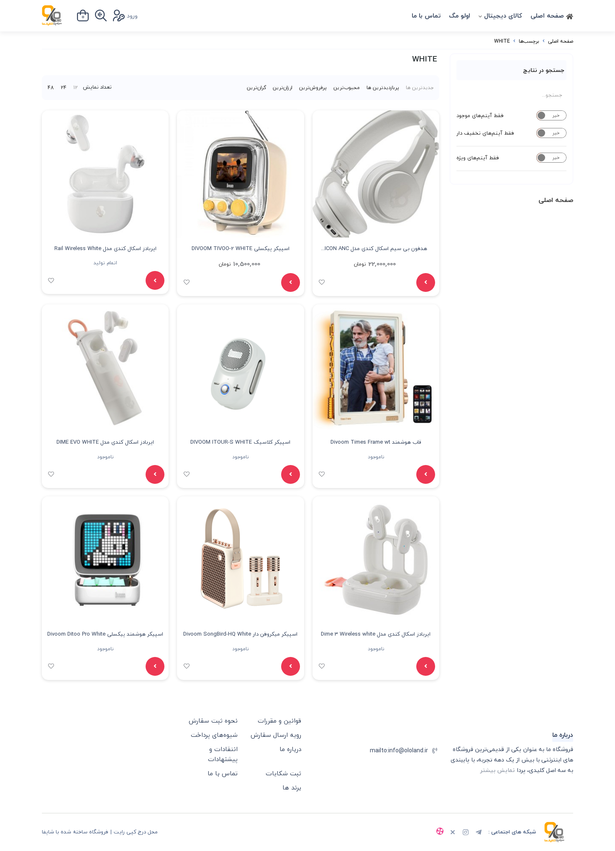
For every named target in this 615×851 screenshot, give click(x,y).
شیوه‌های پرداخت (214, 734)
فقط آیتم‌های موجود (480, 115)
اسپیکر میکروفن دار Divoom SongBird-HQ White (240, 634)
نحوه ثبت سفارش (213, 720)
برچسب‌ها (529, 41)
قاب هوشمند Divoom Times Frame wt (376, 442)
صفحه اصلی (548, 15)
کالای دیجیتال (503, 15)
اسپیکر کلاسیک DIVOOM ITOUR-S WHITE (240, 442)
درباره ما (290, 749)
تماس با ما (426, 15)
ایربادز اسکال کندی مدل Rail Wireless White (105, 248)
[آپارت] (439, 832)
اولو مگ (459, 15)
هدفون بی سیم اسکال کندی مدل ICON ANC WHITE (376, 250)
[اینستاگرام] (465, 833)
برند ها (291, 787)
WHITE (502, 41)
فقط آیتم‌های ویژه (477, 157)
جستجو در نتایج (543, 70)
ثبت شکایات (283, 773)
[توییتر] (452, 833)
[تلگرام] (478, 833)
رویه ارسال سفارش (276, 734)
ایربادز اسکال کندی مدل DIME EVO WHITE (105, 442)
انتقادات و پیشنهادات (223, 754)
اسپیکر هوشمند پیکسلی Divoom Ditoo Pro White (105, 634)
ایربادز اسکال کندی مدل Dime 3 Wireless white (375, 634)
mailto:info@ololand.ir (399, 750)
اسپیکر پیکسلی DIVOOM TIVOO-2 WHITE (241, 248)
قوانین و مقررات (279, 720)
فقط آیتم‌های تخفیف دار (485, 133)
